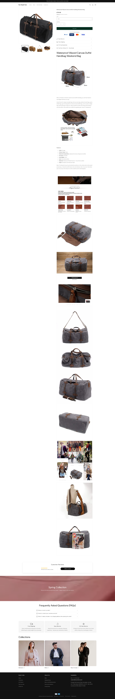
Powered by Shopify (50, 696)
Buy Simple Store (44, 696)
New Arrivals (74, 667)
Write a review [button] (68, 568)
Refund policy (56, 696)
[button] (90, 5)
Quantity (58, 21)
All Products (21, 682)
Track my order (21, 684)
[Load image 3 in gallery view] (39, 48)
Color (57, 16)
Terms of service (67, 696)
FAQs (46, 678)
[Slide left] (20, 48)
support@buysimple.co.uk (76, 679)
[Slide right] (52, 48)
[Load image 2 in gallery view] (32, 48)
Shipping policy (73, 696)
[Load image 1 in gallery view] (25, 48)
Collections (21, 680)
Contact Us (21, 686)
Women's (21, 667)
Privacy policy (61, 696)
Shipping (58, 14)
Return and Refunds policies (50, 682)
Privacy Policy (47, 686)
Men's (46, 667)
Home (20, 678)
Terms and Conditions (49, 684)
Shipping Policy (48, 680)
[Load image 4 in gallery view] (47, 48)
